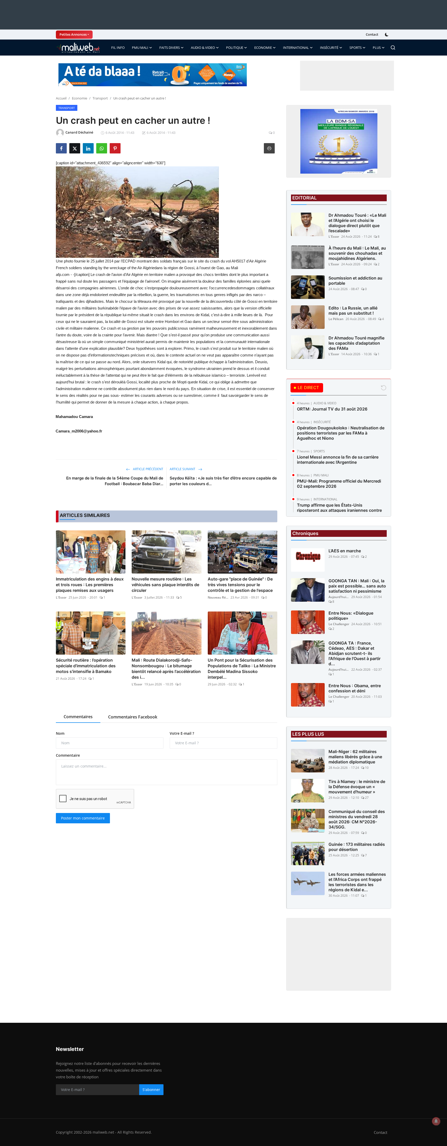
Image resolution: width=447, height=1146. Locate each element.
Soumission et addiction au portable (355, 280)
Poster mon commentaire (83, 818)
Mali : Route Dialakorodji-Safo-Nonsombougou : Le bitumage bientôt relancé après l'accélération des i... (166, 668)
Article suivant (183, 469)
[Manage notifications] (436, 1121)
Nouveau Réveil (218, 597)
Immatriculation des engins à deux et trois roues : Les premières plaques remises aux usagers (90, 584)
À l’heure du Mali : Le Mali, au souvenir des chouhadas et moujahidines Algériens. (357, 253)
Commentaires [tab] (78, 716)
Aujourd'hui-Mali (339, 597)
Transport (100, 98)
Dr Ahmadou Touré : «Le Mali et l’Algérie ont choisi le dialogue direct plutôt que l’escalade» (357, 223)
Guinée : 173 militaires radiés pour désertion (357, 847)
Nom (60, 733)
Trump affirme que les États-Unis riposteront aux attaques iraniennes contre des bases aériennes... (339, 510)
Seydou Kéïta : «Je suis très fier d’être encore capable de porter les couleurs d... (223, 481)
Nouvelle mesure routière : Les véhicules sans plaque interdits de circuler (165, 584)
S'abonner (151, 1089)
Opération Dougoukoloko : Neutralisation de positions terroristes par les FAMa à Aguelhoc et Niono (340, 433)
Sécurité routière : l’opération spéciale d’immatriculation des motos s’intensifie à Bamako (86, 665)
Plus (377, 47)
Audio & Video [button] (203, 47)
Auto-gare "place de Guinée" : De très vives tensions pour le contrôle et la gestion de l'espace (240, 584)
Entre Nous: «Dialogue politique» (351, 615)
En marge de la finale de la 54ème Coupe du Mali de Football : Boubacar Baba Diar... (114, 481)
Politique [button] (234, 47)
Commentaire (68, 755)
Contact (372, 34)
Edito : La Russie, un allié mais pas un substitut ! (353, 310)
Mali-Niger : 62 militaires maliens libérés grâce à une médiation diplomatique (355, 756)
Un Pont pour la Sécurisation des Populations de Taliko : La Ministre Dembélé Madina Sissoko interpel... (242, 668)
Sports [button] (355, 47)
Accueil (61, 98)
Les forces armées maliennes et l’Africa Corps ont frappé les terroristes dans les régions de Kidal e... (357, 882)
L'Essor (61, 597)
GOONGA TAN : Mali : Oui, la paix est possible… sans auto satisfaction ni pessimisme (357, 586)
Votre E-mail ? (182, 733)
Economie (79, 98)
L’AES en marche (345, 550)
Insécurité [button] (329, 47)
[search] (393, 47)
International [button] (296, 47)
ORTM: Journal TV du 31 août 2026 (332, 409)
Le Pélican (336, 319)
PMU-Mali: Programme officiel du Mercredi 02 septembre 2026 (339, 483)
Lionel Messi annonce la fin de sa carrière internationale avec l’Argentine (337, 459)
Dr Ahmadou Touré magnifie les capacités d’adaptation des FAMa (356, 343)
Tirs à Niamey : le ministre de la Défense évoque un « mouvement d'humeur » (357, 786)
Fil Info (118, 47)
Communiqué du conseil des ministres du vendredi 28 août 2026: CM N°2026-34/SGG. (357, 819)
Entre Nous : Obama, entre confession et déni (355, 688)
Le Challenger (339, 624)
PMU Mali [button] (140, 47)
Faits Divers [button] (169, 47)
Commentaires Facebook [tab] (132, 717)
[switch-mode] (387, 34)
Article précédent (147, 469)
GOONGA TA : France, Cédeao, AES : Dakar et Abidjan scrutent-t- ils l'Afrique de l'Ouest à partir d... (355, 653)
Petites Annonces (73, 34)
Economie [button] (263, 47)
